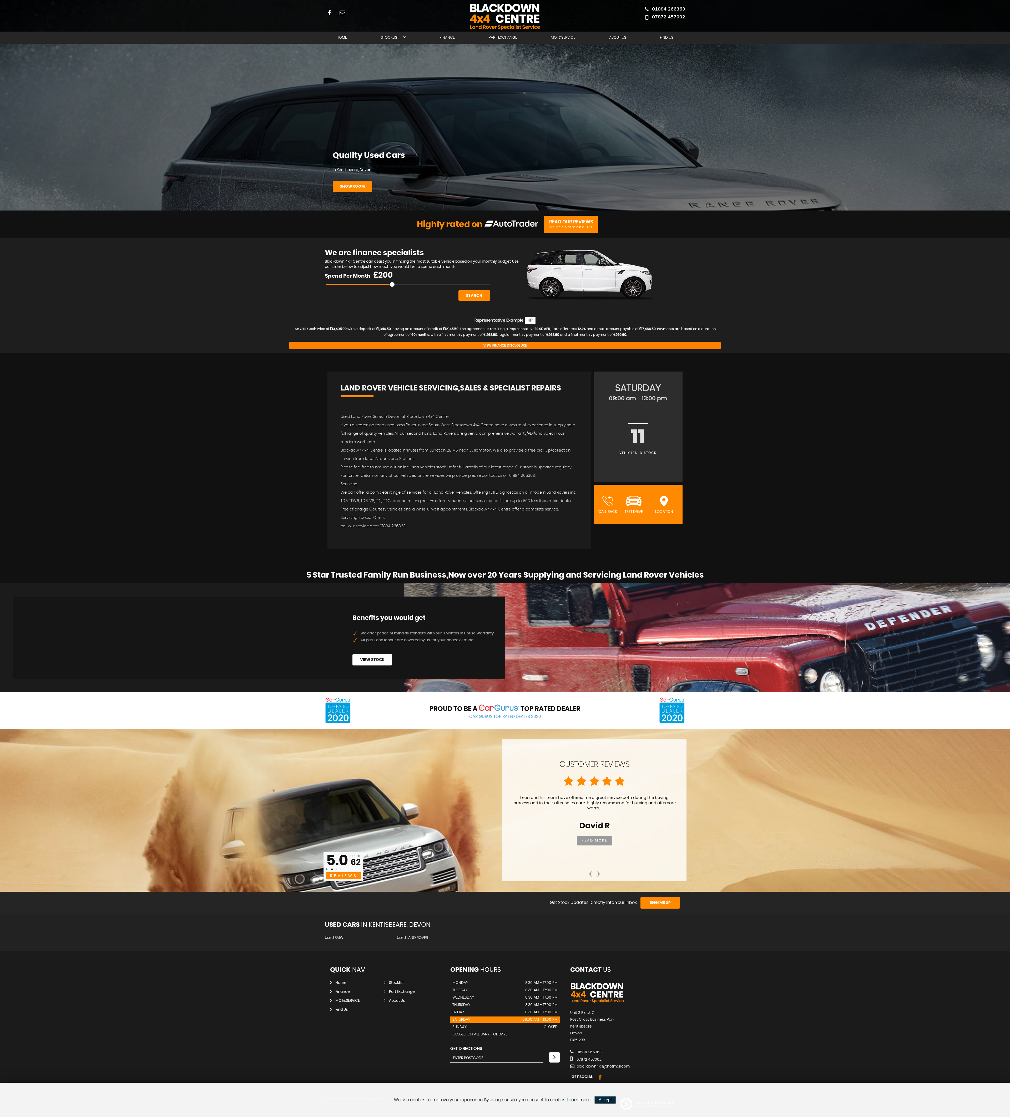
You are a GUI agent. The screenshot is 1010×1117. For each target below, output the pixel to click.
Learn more (578, 1100)
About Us (617, 37)
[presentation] (590, 872)
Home (342, 37)
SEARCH (474, 296)
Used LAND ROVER (412, 938)
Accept (605, 1100)
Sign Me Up (660, 903)
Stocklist (390, 37)
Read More (595, 840)
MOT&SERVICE (563, 37)
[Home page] (505, 17)
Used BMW (334, 938)
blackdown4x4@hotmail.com (602, 1066)
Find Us (666, 37)
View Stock (372, 660)
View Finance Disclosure (505, 345)
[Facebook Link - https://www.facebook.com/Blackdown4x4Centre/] (329, 12)
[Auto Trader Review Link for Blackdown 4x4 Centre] (511, 224)
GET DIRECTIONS (466, 1048)
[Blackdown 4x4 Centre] (597, 1002)
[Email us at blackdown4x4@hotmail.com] (342, 12)
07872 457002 (668, 17)
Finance (447, 37)
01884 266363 (668, 9)
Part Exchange (503, 37)
